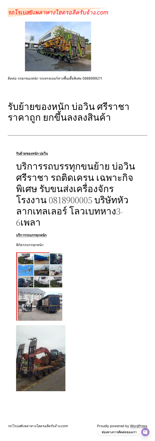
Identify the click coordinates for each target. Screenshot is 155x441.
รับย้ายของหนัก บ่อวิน (32, 153)
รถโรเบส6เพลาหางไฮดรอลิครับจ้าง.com (58, 12)
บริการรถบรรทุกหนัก (31, 235)
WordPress (138, 426)
